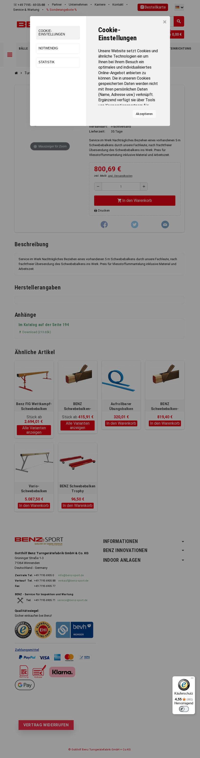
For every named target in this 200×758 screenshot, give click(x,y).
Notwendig (48, 48)
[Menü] (192, 679)
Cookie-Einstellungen (52, 32)
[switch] (184, 709)
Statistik (47, 62)
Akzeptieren (144, 114)
